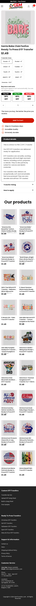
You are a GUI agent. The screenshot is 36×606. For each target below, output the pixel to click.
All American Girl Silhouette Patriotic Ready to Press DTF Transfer (26, 440)
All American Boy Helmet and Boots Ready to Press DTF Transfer (8, 410)
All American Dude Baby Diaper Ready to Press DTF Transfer (27, 410)
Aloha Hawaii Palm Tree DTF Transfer (25, 469)
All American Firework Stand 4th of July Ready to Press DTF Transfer (9, 440)
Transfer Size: (6, 58)
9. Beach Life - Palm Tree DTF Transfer (8, 318)
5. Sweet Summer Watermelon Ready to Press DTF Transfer (27, 289)
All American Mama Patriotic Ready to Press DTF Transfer (8, 470)
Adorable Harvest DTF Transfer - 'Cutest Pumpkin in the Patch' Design (27, 320)
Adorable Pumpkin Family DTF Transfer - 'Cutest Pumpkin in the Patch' (9, 350)
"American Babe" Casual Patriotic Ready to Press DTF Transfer (26, 229)
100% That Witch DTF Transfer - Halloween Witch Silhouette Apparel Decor (8, 289)
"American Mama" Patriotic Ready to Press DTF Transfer (8, 259)
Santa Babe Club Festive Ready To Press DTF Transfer (17, 48)
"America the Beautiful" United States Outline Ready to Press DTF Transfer (9, 229)
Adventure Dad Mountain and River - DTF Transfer (8, 380)
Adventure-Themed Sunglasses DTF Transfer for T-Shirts (26, 380)
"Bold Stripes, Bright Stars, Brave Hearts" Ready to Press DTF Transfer (26, 259)
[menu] (2, 6)
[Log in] (29, 6)
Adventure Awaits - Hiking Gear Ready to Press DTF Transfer (26, 350)
